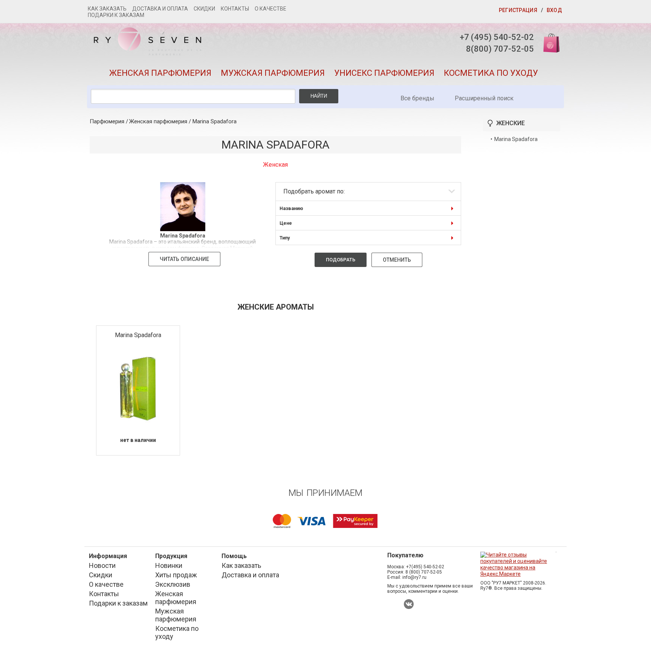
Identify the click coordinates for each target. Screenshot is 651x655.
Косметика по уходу (491, 73)
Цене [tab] (286, 223)
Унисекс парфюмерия (384, 73)
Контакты (235, 9)
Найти (318, 96)
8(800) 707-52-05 (500, 49)
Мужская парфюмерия (273, 73)
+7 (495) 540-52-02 (497, 37)
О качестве (270, 9)
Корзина (549, 42)
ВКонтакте (409, 604)
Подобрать (340, 259)
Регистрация (518, 10)
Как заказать (107, 9)
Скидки (204, 9)
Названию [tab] (291, 208)
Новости (102, 565)
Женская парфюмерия (160, 73)
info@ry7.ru (414, 577)
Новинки (168, 565)
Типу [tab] (285, 238)
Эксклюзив (172, 584)
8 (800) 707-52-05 (423, 572)
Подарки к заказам (116, 15)
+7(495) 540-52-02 (425, 566)
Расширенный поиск (484, 98)
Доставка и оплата (160, 9)
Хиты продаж (176, 575)
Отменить (397, 260)
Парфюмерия (107, 121)
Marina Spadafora (215, 121)
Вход (554, 10)
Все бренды (417, 98)
